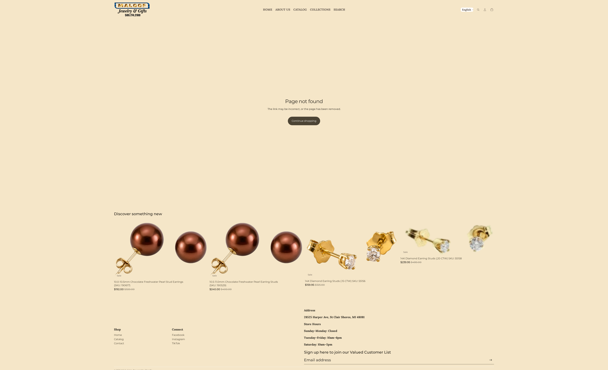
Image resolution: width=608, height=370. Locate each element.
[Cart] (491, 9)
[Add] (203, 274)
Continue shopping (304, 120)
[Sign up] (490, 360)
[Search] (478, 9)
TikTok (176, 343)
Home (118, 334)
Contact (119, 343)
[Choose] (393, 273)
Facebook (178, 334)
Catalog (119, 339)
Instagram (178, 339)
